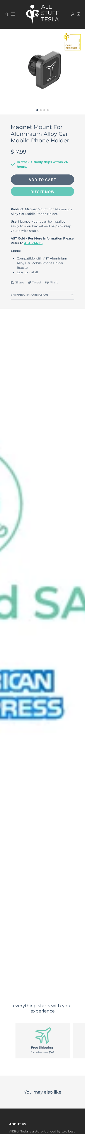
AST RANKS (33, 243)
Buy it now (42, 192)
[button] (37, 110)
